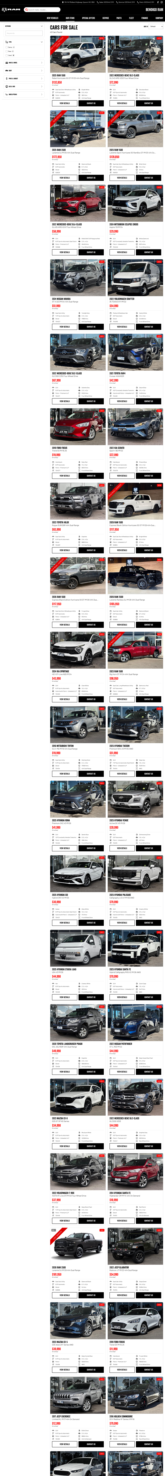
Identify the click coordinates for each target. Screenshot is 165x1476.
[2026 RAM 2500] (135, 575)
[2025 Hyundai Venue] (135, 799)
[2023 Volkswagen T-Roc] (78, 1171)
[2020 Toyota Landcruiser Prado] (78, 1022)
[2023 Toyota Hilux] (78, 501)
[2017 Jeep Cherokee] (78, 1395)
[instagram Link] (161, 2)
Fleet (131, 18)
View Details (65, 103)
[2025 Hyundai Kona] (78, 799)
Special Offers (88, 18)
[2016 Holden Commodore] (135, 1395)
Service (105, 18)
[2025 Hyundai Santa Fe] (135, 948)
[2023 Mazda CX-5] (78, 1320)
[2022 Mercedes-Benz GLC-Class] (135, 54)
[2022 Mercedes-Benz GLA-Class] (78, 203)
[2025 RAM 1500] (78, 54)
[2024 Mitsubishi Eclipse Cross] (135, 203)
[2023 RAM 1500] (135, 650)
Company (159, 18)
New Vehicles (52, 18)
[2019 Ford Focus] (78, 426)
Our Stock (70, 18)
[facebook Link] (158, 2)
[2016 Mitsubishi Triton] (78, 724)
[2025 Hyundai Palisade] (135, 873)
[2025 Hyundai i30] (78, 873)
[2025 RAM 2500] (78, 128)
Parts (119, 18)
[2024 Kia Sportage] (78, 650)
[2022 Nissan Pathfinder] (135, 1022)
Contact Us (91, 103)
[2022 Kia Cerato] (135, 426)
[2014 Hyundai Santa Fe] (135, 1171)
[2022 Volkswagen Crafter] (135, 277)
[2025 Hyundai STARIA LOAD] (78, 948)
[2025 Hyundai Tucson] (135, 724)
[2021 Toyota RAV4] (135, 352)
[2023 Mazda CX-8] (78, 1097)
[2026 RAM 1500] (135, 501)
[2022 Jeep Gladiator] (135, 1246)
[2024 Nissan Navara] (78, 277)
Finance (144, 18)
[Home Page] (11, 9)
